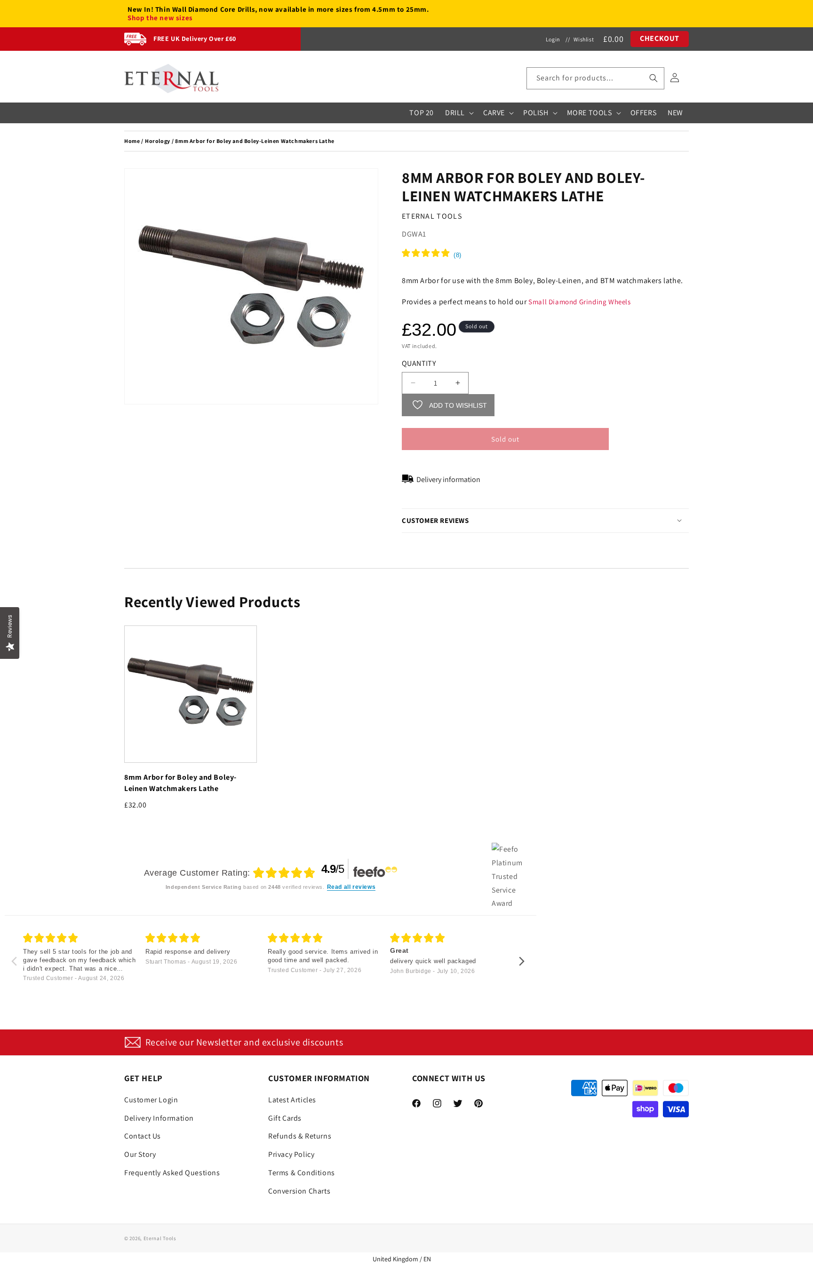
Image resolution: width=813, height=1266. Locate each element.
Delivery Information (159, 1118)
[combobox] (595, 78)
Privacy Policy (291, 1154)
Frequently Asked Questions (172, 1172)
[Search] (653, 78)
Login (553, 39)
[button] (595, 78)
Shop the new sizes (160, 18)
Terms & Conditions (301, 1172)
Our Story (140, 1154)
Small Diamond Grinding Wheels (579, 301)
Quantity (419, 363)
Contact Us (142, 1136)
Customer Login (151, 1099)
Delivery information (448, 479)
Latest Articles (292, 1099)
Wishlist (584, 39)
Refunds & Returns (299, 1136)
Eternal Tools (159, 1238)
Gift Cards (285, 1118)
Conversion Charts (299, 1190)
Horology (157, 140)
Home (132, 140)
